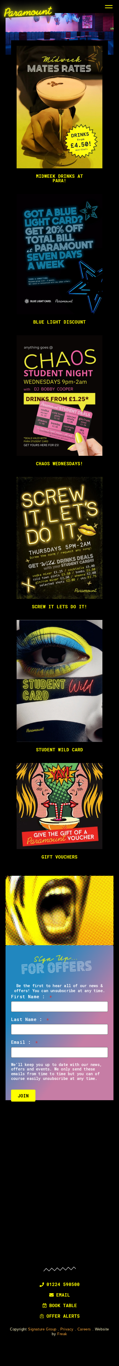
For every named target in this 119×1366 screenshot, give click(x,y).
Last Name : (30, 1019)
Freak (62, 1334)
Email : (24, 1042)
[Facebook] (45, 1250)
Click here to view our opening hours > (59, 1202)
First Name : (31, 996)
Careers (84, 1329)
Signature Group (42, 1329)
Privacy (67, 1329)
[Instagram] (59, 1250)
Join (23, 1096)
